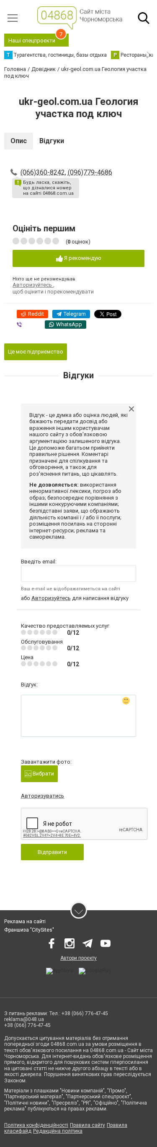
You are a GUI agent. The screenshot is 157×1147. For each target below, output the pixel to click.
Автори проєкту (78, 958)
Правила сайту (87, 1125)
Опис (18, 141)
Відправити (52, 852)
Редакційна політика (57, 1131)
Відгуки (51, 141)
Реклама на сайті (25, 921)
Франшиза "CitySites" (29, 930)
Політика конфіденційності (36, 1125)
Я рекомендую (82, 258)
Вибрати (42, 773)
